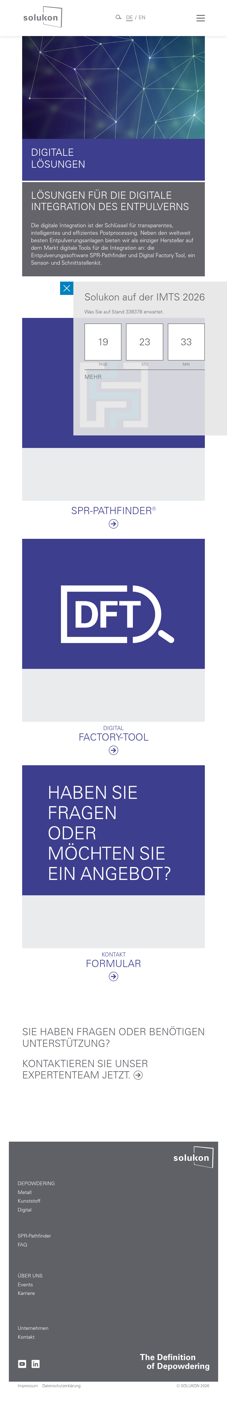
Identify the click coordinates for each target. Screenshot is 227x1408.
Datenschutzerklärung (61, 1386)
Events (25, 1285)
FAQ (22, 1245)
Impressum (28, 1386)
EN (142, 18)
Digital (25, 1210)
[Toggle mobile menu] (201, 18)
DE (129, 18)
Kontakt (26, 1337)
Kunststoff (29, 1201)
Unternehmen (33, 1328)
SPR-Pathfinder (34, 1236)
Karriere (26, 1293)
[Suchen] (118, 19)
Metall (25, 1192)
